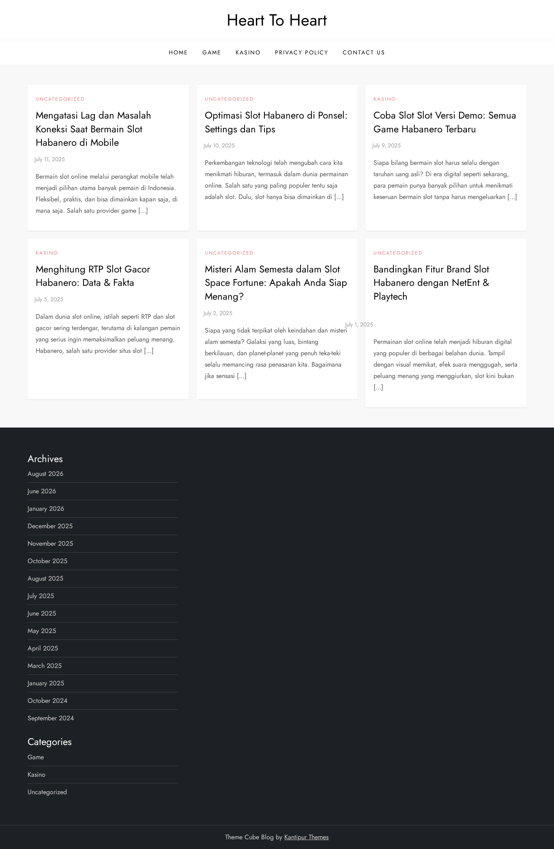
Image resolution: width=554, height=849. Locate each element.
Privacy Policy (302, 52)
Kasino (248, 52)
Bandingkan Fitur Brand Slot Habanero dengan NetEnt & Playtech (431, 282)
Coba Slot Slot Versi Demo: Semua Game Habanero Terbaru (445, 122)
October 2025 (47, 561)
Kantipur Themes (306, 837)
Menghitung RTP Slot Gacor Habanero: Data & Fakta (93, 276)
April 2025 (43, 648)
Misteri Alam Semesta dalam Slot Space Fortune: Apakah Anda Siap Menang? (276, 282)
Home (178, 52)
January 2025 (46, 683)
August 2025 (45, 578)
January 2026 (46, 508)
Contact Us (364, 52)
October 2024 (47, 700)
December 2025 (50, 526)
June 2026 (42, 491)
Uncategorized (60, 99)
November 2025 (50, 543)
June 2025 (42, 613)
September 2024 (51, 718)
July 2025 (41, 596)
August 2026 (45, 473)
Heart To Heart (277, 20)
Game (211, 52)
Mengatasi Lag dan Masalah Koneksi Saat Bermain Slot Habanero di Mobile (93, 128)
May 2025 (42, 630)
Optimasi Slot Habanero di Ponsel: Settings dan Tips (276, 122)
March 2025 (45, 665)
